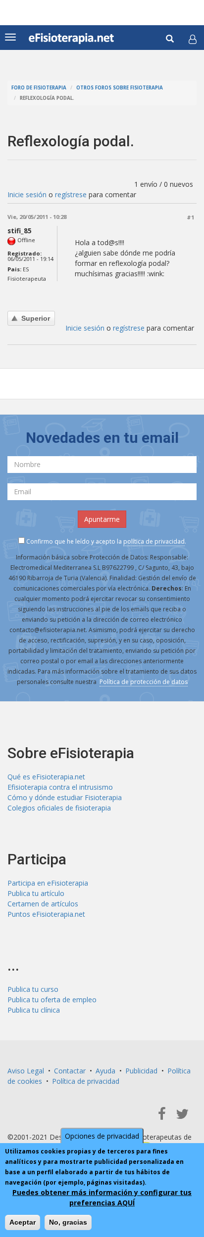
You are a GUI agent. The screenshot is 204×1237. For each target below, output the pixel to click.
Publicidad (141, 1070)
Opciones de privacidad (102, 1136)
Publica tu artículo (35, 893)
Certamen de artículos (42, 903)
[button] (192, 39)
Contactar (70, 1070)
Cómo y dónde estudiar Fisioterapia (64, 797)
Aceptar (22, 1222)
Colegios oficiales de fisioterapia (59, 807)
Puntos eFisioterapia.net (46, 914)
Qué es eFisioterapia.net (46, 776)
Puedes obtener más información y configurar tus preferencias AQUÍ (102, 1197)
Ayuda (105, 1070)
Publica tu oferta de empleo (52, 999)
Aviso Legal (25, 1070)
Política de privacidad (85, 1081)
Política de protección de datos (144, 682)
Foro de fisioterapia (38, 88)
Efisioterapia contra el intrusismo (60, 787)
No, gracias (68, 1222)
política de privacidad (154, 541)
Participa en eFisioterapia (47, 883)
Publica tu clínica (33, 1010)
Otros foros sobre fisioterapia (119, 88)
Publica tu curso (32, 989)
